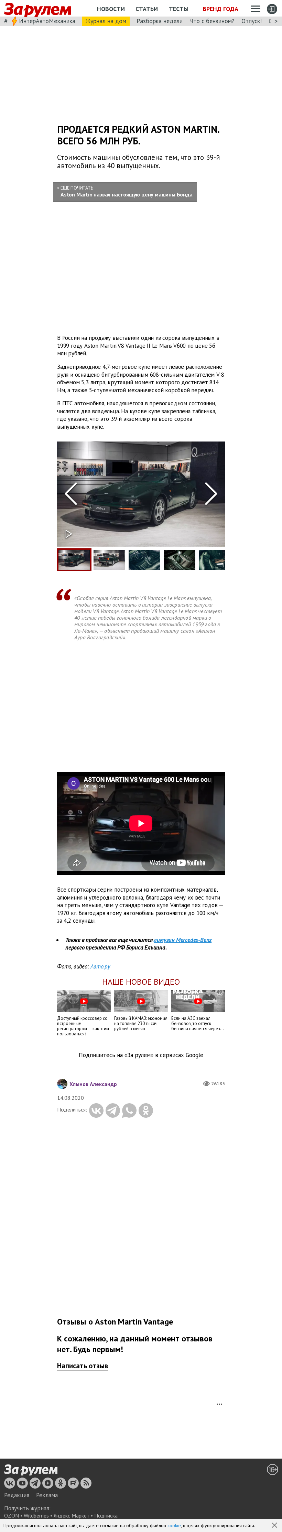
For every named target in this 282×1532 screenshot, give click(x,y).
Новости (111, 9)
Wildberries (36, 1515)
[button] (275, 1525)
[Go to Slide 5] (214, 559)
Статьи (146, 9)
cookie (174, 1525)
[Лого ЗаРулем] (37, 8)
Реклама (47, 1495)
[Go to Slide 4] (179, 559)
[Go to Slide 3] (144, 559)
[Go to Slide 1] (74, 559)
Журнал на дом (106, 21)
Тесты (178, 9)
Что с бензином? (212, 21)
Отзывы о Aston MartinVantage (115, 1321)
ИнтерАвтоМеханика (47, 21)
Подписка (106, 1515)
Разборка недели (160, 21)
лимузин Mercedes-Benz (182, 940)
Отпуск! (251, 21)
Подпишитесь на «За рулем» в (141, 1055)
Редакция (16, 1495)
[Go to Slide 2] (109, 559)
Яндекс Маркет (71, 1515)
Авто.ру (100, 966)
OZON (11, 1515)
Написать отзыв (82, 1365)
